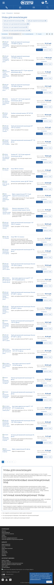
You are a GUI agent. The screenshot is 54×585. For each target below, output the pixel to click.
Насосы (3, 547)
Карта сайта (5, 566)
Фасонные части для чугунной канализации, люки (16, 30)
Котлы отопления (6, 545)
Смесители (4, 551)
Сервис (3, 535)
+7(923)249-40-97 (9, 574)
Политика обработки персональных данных (12, 539)
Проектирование (6, 532)
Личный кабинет (6, 567)
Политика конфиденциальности (9, 538)
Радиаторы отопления (7, 548)
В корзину (39, 49)
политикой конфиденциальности (40, 578)
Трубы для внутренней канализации (13, 20)
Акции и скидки (5, 560)
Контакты (4, 536)
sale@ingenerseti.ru (6, 577)
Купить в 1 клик (47, 49)
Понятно (49, 581)
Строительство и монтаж (8, 533)
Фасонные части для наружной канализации (15, 27)
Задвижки (4, 555)
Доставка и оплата (6, 561)
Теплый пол (4, 552)
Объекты (4, 531)
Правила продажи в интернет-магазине (11, 564)
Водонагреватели (6, 544)
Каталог (4, 542)
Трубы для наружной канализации (36, 20)
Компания (5, 529)
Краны (3, 549)
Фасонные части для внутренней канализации (16, 24)
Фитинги (4, 554)
